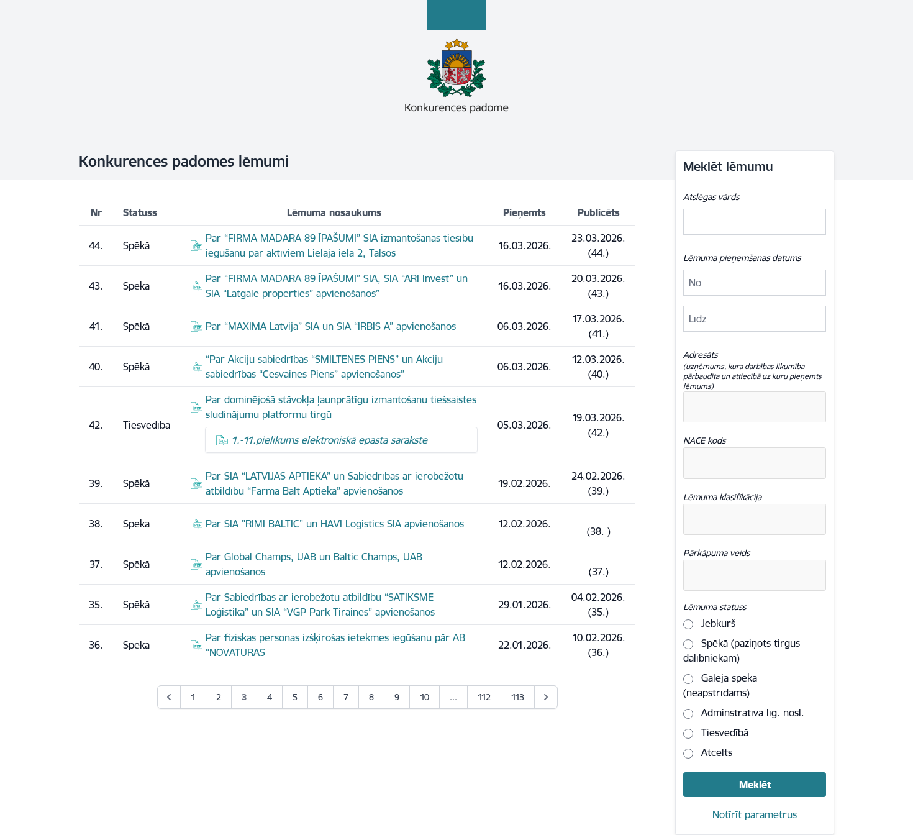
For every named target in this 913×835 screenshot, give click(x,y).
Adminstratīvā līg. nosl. (751, 712)
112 (484, 697)
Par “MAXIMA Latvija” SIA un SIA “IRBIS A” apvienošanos (331, 326)
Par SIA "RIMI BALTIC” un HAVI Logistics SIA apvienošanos (335, 524)
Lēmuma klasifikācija (722, 497)
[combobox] (754, 406)
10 (424, 697)
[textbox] (743, 407)
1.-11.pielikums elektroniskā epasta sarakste (329, 440)
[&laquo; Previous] (169, 697)
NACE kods (704, 440)
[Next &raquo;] (546, 697)
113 (517, 697)
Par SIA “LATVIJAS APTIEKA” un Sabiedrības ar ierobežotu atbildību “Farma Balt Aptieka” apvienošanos (334, 483)
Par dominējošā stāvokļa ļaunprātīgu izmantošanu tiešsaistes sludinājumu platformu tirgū (341, 407)
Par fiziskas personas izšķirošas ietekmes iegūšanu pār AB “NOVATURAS (335, 645)
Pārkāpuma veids (716, 553)
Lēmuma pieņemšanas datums (742, 257)
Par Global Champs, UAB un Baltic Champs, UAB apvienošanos (314, 564)
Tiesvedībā (723, 732)
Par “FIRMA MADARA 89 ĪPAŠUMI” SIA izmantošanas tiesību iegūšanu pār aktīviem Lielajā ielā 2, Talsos (339, 245)
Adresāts (752, 370)
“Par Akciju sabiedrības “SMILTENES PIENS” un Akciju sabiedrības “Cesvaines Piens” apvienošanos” (324, 366)
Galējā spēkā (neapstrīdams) (720, 685)
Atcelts (715, 752)
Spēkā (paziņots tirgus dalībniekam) (741, 650)
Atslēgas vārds (711, 197)
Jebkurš (716, 623)
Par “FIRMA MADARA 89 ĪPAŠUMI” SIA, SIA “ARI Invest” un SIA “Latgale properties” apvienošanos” (337, 285)
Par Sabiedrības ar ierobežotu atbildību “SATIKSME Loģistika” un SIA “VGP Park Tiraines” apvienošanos (320, 604)
